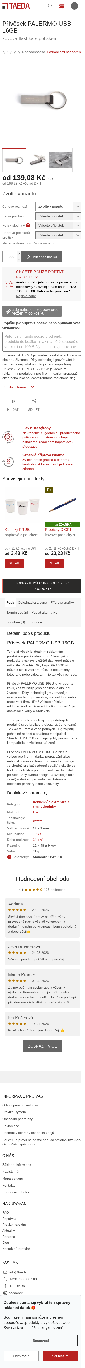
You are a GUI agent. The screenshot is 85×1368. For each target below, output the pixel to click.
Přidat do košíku (45, 257)
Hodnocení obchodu (42, 878)
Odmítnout (21, 1356)
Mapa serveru (12, 1178)
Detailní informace (16, 387)
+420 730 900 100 (23, 1279)
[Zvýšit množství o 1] (19, 254)
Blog (5, 1242)
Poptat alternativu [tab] (44, 612)
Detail (14, 563)
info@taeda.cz (20, 1272)
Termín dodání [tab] (17, 612)
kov (36, 812)
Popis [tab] (10, 602)
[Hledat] (49, 6)
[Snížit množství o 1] (19, 259)
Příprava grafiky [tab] (62, 602)
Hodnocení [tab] (36, 622)
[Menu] (74, 6)
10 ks (37, 834)
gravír (37, 820)
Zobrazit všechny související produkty (42, 586)
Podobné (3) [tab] (15, 622)
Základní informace (16, 1164)
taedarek (16, 1293)
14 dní (38, 840)
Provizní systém (14, 1112)
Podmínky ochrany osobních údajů (28, 1133)
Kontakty (8, 1185)
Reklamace (10, 1126)
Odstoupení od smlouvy (20, 1105)
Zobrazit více (42, 1046)
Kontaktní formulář (16, 1248)
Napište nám (11, 1171)
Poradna (8, 1236)
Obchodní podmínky (17, 1119)
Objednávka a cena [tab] (32, 602)
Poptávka (9, 1219)
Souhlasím (60, 1356)
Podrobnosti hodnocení (64, 52)
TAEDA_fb (17, 1286)
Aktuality (8, 1230)
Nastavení (41, 1341)
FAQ (5, 1212)
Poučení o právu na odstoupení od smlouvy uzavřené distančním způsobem (42, 1142)
